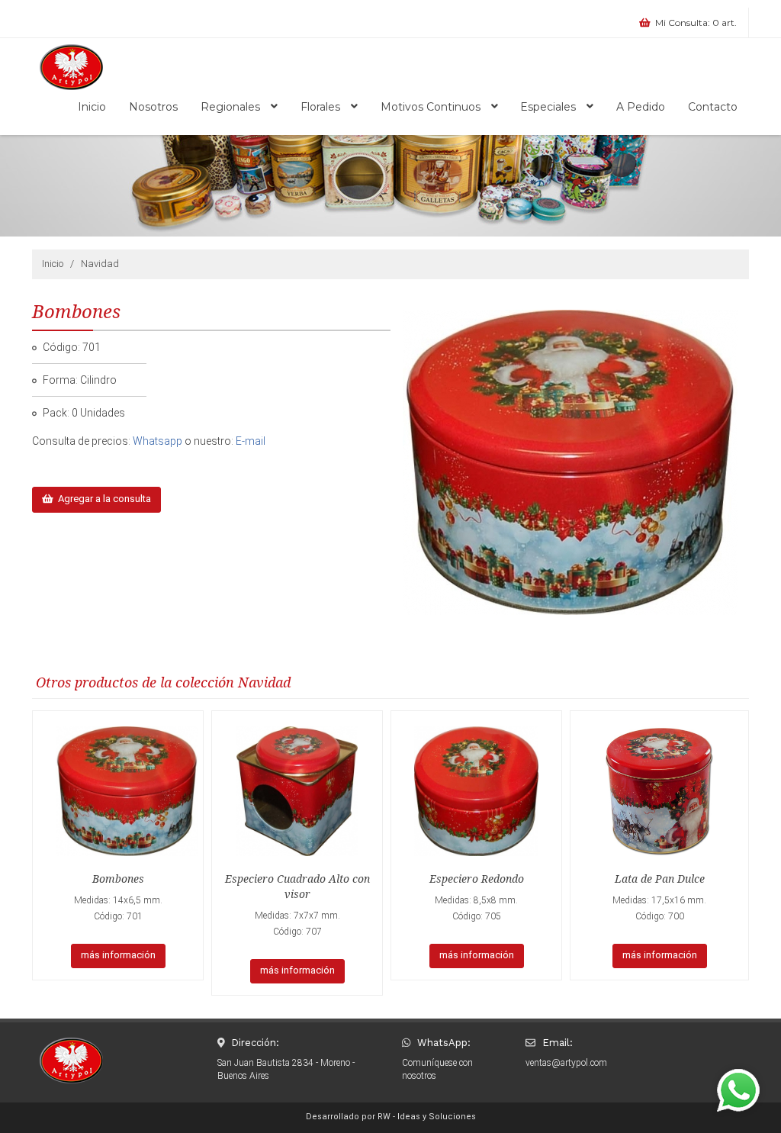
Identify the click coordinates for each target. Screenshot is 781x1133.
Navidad (100, 263)
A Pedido (640, 107)
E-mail (250, 441)
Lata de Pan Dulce (660, 879)
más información (118, 955)
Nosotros (153, 107)
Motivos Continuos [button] (432, 107)
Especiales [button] (549, 107)
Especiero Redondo (476, 879)
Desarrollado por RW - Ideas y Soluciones (391, 1117)
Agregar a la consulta (102, 498)
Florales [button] (322, 107)
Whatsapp (157, 441)
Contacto (713, 107)
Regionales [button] (232, 107)
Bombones (118, 879)
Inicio (92, 107)
